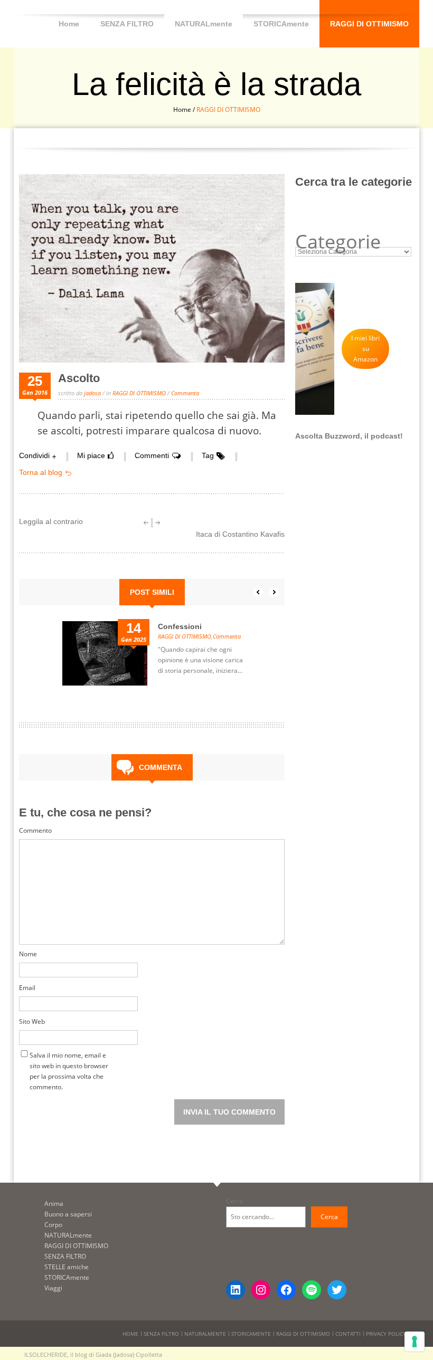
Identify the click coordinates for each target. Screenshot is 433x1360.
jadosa (92, 393)
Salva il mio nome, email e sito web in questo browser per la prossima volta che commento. (69, 1057)
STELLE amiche (66, 1266)
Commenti (152, 455)
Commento (35, 830)
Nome (28, 953)
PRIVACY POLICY (386, 1333)
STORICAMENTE (251, 1333)
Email (27, 987)
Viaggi (53, 1287)
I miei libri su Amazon (365, 349)
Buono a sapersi (68, 1214)
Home (69, 24)
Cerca (234, 1200)
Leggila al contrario (51, 521)
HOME (130, 1333)
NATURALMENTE (205, 1333)
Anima (53, 1203)
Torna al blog (40, 472)
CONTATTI (348, 1333)
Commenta (185, 393)
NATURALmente (203, 24)
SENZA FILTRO (127, 24)
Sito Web (32, 1021)
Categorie (338, 241)
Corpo (53, 1224)
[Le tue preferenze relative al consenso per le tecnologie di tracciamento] (414, 1342)
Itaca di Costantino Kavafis (240, 534)
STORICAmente (281, 24)
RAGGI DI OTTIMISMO (369, 24)
